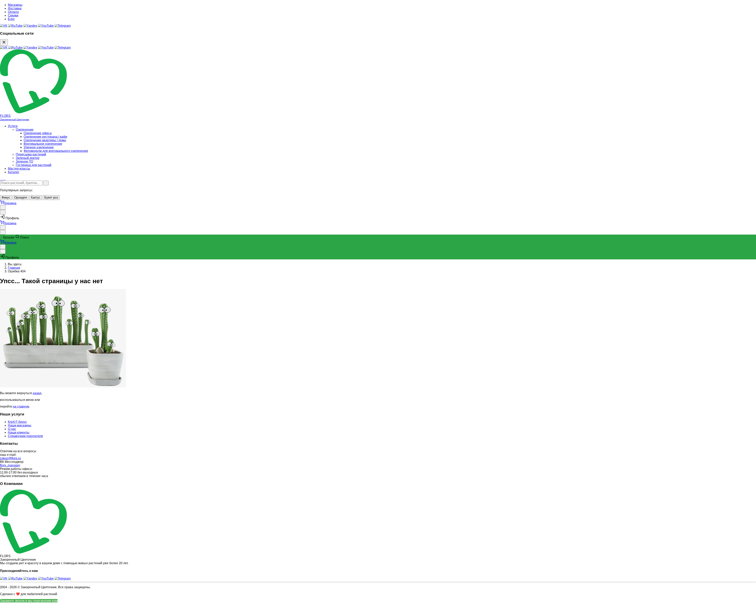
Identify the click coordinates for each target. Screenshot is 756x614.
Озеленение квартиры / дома (45, 140)
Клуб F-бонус (17, 422)
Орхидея (20, 197)
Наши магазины (19, 425)
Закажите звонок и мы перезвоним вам (28, 600)
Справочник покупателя (25, 436)
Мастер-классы (19, 168)
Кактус (35, 197)
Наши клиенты (18, 432)
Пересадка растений (31, 154)
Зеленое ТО (24, 161)
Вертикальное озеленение (43, 143)
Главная (14, 267)
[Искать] (46, 183)
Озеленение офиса (38, 133)
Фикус (6, 197)
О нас (12, 429)
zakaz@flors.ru (10, 458)
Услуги (13, 126)
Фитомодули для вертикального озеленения (56, 151)
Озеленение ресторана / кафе (45, 136)
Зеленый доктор (27, 158)
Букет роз (51, 197)
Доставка (14, 8)
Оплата (13, 12)
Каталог (13, 172)
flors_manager (10, 465)
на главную (21, 406)
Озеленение (24, 129)
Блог (11, 19)
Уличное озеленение (39, 147)
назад (37, 393)
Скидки (13, 15)
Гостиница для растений (33, 165)
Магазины (15, 4)
